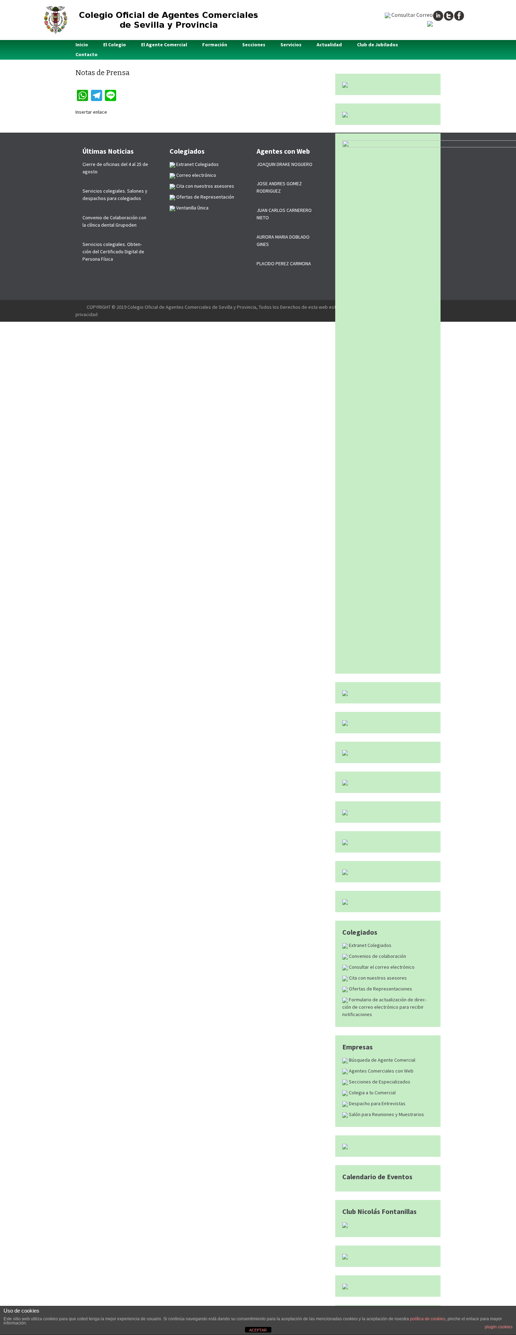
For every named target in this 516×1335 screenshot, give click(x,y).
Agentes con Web (283, 151)
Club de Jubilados (377, 44)
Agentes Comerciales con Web (381, 1071)
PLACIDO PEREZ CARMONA (284, 263)
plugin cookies (498, 1326)
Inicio (81, 44)
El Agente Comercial (164, 44)
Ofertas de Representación (204, 197)
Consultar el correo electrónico (381, 967)
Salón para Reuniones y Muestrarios (386, 1114)
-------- (81, 307)
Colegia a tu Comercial (372, 1092)
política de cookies (427, 1318)
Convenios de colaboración (377, 956)
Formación (214, 44)
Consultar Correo (411, 14)
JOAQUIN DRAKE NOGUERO (284, 164)
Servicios (291, 44)
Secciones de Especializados (379, 1082)
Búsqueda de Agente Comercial (381, 1060)
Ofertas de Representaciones (380, 989)
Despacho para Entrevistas (376, 1103)
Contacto (86, 54)
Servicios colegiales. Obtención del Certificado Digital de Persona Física (113, 251)
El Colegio (114, 44)
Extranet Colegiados (369, 945)
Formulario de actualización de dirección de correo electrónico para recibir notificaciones (384, 1006)
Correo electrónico (195, 175)
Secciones (253, 44)
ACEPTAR (258, 1330)
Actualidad (329, 44)
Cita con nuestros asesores (377, 978)
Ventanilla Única (192, 208)
